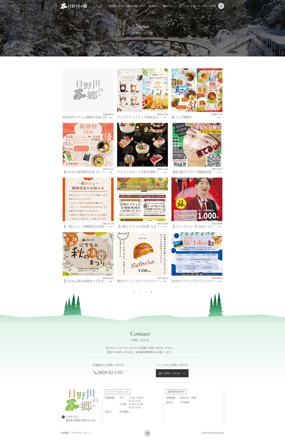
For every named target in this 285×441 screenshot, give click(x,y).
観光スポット (170, 6)
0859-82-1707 (110, 372)
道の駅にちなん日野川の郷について (128, 6)
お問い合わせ (209, 6)
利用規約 (65, 432)
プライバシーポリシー (81, 432)
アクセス (184, 6)
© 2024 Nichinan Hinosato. (212, 432)
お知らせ (195, 6)
